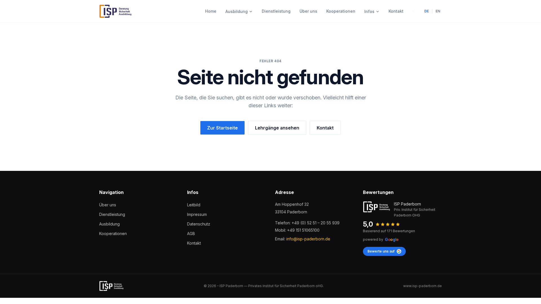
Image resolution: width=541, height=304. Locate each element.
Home (210, 11)
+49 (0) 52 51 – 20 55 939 (316, 222)
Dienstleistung (276, 11)
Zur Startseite (222, 128)
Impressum (197, 214)
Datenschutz (198, 224)
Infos (369, 11)
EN (438, 11)
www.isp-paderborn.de (422, 286)
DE (426, 11)
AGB (191, 233)
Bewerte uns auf (380, 251)
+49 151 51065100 (303, 230)
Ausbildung (236, 11)
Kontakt (396, 11)
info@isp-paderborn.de (308, 238)
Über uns (308, 11)
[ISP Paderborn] (115, 11)
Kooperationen (340, 11)
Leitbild (193, 204)
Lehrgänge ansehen (277, 128)
